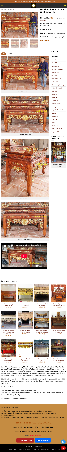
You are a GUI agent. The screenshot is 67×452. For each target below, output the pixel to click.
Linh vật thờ (54, 100)
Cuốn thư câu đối (56, 78)
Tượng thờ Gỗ (55, 132)
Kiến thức (57, 449)
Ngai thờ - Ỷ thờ (55, 103)
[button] (2, 6)
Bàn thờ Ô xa (55, 66)
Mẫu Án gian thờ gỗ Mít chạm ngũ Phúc (42, 304)
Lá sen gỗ (54, 97)
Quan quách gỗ (55, 107)
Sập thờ (53, 113)
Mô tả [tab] (3, 53)
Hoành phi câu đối (56, 88)
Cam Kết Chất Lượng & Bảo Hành (28, 449)
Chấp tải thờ (55, 72)
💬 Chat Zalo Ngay (42, 440)
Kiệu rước (54, 94)
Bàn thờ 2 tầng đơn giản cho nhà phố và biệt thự (59, 304)
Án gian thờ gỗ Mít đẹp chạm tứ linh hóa (25, 359)
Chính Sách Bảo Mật (43, 449)
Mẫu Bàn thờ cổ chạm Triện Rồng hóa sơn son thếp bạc (8, 332)
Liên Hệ (15, 449)
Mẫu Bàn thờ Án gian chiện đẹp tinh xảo (25, 331)
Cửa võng (54, 75)
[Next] (35, 25)
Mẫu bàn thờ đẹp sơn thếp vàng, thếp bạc (58, 331)
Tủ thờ (53, 122)
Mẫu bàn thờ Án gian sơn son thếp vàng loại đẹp (58, 359)
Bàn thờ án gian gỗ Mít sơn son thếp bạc (8, 359)
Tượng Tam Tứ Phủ (57, 129)
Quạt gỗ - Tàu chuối (57, 110)
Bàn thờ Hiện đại (56, 63)
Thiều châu (54, 116)
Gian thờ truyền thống (57, 85)
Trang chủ (10, 449)
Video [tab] (10, 53)
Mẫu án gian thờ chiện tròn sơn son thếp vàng (42, 331)
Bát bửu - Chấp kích (57, 69)
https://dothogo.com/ (36, 435)
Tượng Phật (54, 125)
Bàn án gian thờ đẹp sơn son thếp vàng (25, 304)
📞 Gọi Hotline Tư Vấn (25, 440)
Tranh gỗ (54, 119)
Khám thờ (54, 91)
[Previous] (4, 25)
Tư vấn (52, 449)
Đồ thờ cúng (55, 82)
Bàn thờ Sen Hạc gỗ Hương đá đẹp (8, 304)
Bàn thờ (3, 9)
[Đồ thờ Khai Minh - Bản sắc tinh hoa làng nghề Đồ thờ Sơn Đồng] (33, 5)
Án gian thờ (11, 9)
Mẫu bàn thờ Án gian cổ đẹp (42, 359)
